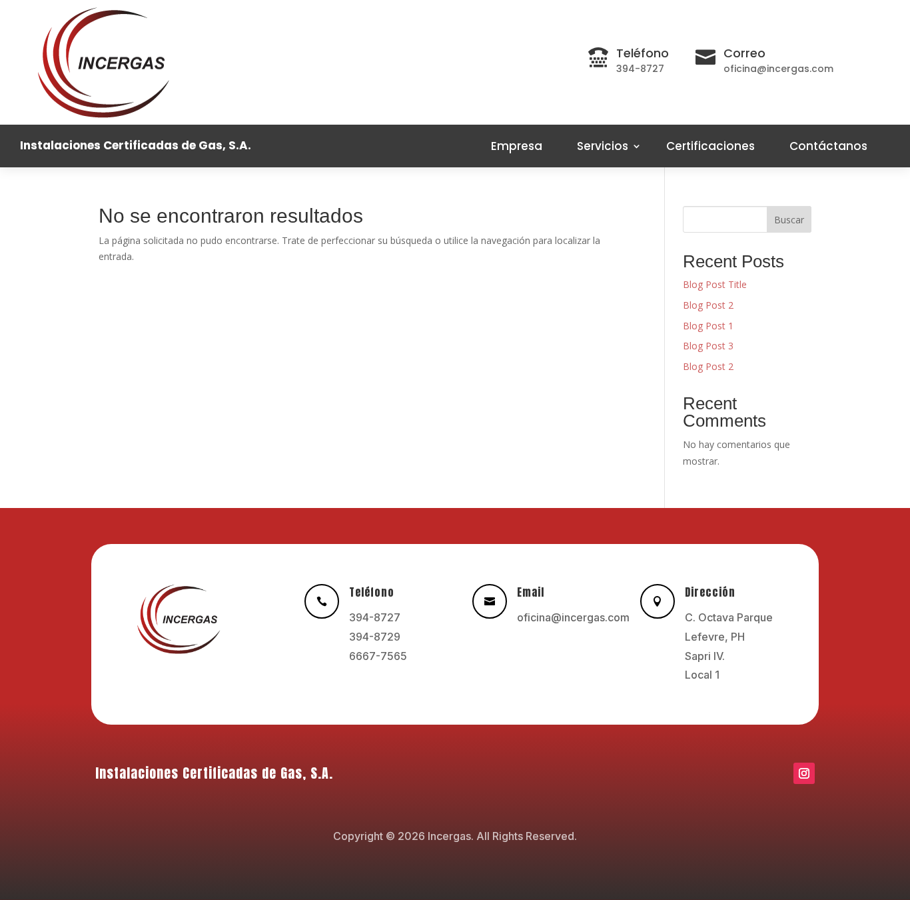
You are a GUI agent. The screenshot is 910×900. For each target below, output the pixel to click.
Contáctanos (828, 146)
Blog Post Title (715, 284)
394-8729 (374, 636)
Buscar (789, 219)
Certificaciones (710, 146)
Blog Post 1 (708, 325)
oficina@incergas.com (573, 617)
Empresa (516, 146)
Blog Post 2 (708, 305)
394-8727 (374, 617)
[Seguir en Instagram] (804, 773)
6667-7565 (378, 656)
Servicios (602, 146)
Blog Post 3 (708, 345)
